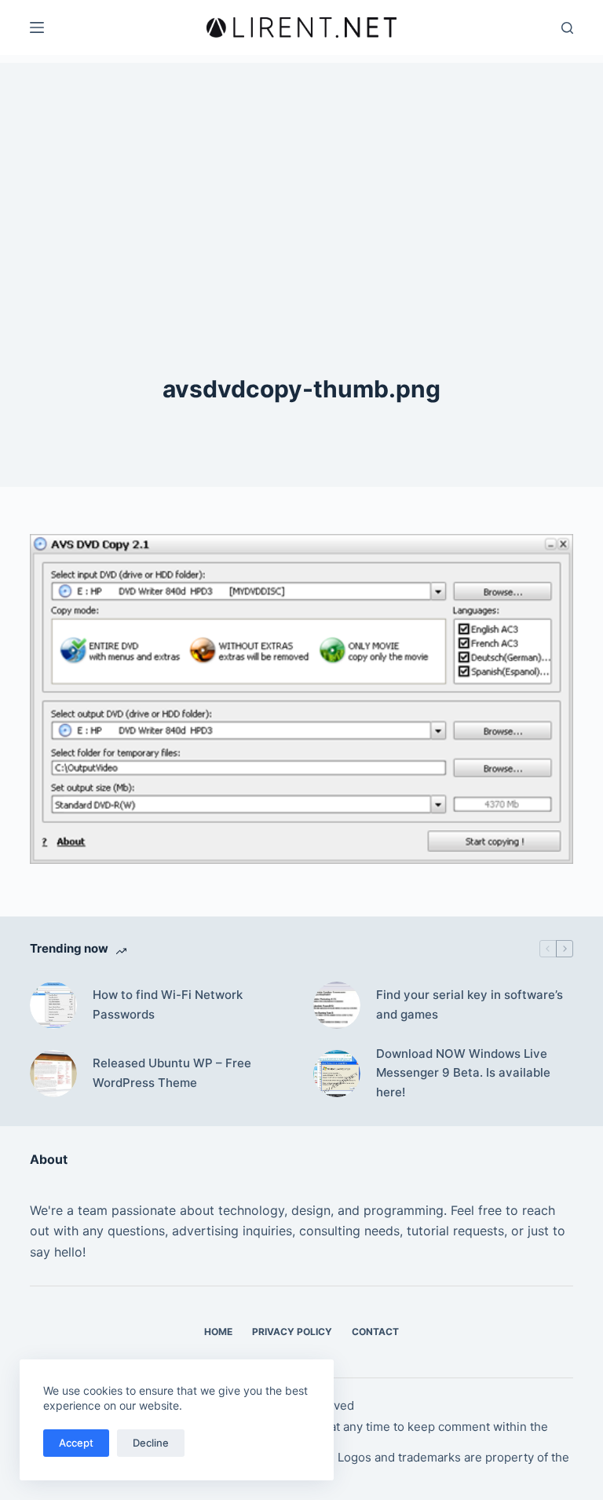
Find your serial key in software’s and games (469, 1004)
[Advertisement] (301, 173)
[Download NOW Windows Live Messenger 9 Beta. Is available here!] (336, 1073)
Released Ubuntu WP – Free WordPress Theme (172, 1072)
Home (218, 1331)
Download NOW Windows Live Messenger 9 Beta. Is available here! (463, 1073)
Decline (151, 1442)
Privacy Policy (292, 1331)
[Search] (567, 28)
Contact (375, 1331)
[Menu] (37, 27)
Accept (76, 1442)
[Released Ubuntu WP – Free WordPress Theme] (53, 1073)
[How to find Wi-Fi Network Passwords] (53, 1005)
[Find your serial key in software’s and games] (336, 1005)
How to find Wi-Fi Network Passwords (168, 1004)
